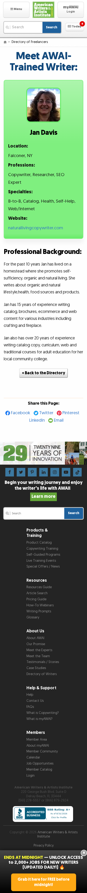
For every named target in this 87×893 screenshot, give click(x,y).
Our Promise (35, 644)
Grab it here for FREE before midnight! (43, 882)
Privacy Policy (44, 845)
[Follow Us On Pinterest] (32, 472)
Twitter (46, 413)
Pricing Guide (36, 599)
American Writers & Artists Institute (57, 834)
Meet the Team (38, 656)
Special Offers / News (43, 566)
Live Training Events (41, 560)
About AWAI (35, 638)
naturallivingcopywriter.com (35, 228)
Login (30, 775)
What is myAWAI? (39, 719)
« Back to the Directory (43, 373)
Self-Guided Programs (43, 554)
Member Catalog (39, 769)
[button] (16, 10)
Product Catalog (39, 542)
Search (51, 27)
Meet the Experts (39, 650)
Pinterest (70, 413)
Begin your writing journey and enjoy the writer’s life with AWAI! (44, 489)
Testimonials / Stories (42, 662)
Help (29, 695)
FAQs (30, 707)
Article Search (37, 593)
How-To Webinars (40, 605)
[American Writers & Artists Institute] (44, 10)
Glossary (32, 617)
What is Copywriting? (42, 713)
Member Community (42, 751)
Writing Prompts (38, 611)
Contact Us (35, 701)
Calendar (33, 757)
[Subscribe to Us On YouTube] (66, 472)
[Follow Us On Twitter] (21, 472)
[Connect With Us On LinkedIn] (43, 472)
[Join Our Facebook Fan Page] (9, 472)
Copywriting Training (42, 548)
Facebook (20, 413)
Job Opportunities (39, 763)
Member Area (36, 739)
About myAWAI (37, 745)
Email (59, 420)
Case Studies (36, 668)
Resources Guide (39, 587)
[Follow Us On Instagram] (54, 472)
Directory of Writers (41, 674)
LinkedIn (37, 420)
